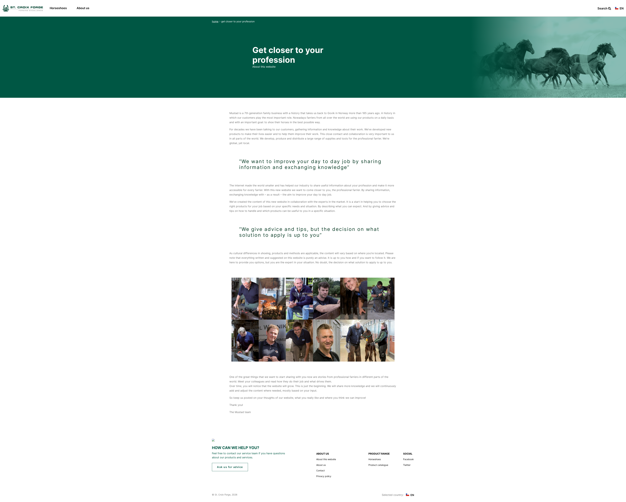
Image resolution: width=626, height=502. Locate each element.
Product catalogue (378, 465)
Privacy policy (323, 476)
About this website (326, 459)
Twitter (406, 465)
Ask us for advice (230, 467)
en (621, 8)
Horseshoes (58, 8)
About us (83, 8)
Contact (320, 470)
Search (602, 8)
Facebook (408, 459)
